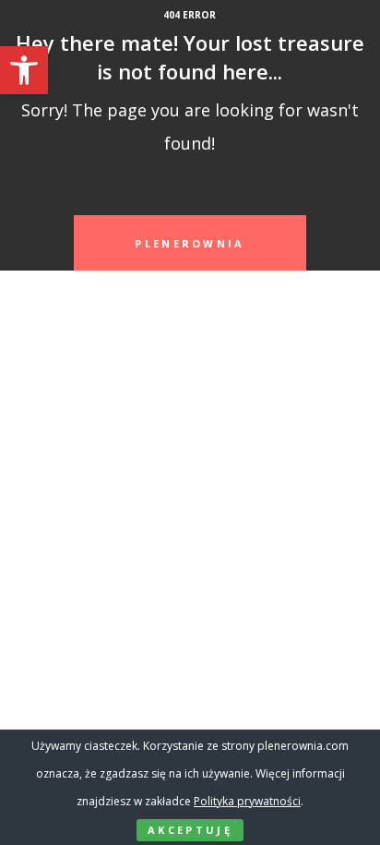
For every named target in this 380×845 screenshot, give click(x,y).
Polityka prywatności (247, 801)
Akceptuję (190, 830)
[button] (24, 70)
